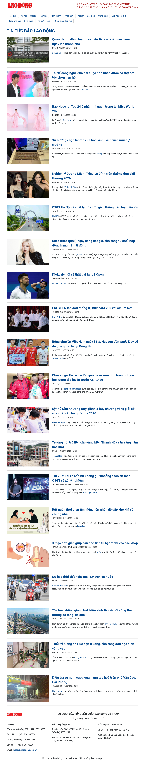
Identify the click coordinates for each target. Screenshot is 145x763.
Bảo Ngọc (67, 120)
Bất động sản (14, 21)
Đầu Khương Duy (60, 422)
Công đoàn (103, 16)
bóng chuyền (58, 358)
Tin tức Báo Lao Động (31, 30)
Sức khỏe (28, 21)
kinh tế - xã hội (111, 624)
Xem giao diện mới (63, 21)
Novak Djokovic (59, 283)
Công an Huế (80, 657)
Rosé (79, 254)
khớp (99, 552)
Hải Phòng (57, 691)
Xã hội (24, 16)
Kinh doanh (56, 16)
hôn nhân (81, 526)
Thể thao (43, 16)
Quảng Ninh (57, 53)
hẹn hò (85, 89)
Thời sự (80, 16)
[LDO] (28, 50)
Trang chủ (13, 16)
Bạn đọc (91, 16)
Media (33, 16)
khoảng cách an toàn (92, 492)
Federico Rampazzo (72, 389)
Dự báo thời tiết (59, 585)
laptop (99, 153)
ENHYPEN (57, 317)
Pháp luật (68, 16)
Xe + (49, 21)
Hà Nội (55, 216)
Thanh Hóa (57, 456)
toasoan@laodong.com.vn (25, 750)
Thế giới (40, 21)
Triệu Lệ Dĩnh (70, 187)
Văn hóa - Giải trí (119, 16)
